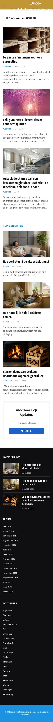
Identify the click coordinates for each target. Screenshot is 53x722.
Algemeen (7, 610)
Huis (5, 647)
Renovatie (7, 671)
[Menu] (5, 6)
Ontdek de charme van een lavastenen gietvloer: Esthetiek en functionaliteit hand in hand (25, 183)
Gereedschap (9, 638)
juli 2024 (6, 582)
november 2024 (10, 573)
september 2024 (10, 577)
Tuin (5, 675)
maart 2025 (8, 554)
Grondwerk (8, 643)
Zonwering (8, 694)
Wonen (6, 685)
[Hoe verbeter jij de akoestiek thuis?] (26, 244)
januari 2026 (8, 531)
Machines (7, 661)
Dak (5, 629)
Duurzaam (7, 633)
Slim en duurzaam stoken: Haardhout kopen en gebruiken (36, 500)
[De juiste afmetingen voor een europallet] (26, 40)
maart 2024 (8, 591)
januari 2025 (8, 563)
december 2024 (10, 568)
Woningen (7, 689)
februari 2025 (9, 559)
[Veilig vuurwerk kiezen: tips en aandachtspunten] (26, 102)
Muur (5, 666)
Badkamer (7, 615)
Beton (6, 619)
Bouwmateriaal (10, 624)
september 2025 (10, 540)
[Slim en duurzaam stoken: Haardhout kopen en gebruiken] (26, 354)
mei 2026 (7, 526)
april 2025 (7, 549)
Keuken (6, 657)
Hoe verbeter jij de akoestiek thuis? (26, 262)
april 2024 (7, 587)
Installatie (8, 652)
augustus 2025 (9, 545)
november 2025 (10, 535)
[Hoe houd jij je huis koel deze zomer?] (26, 295)
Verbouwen (8, 680)
